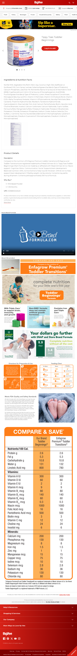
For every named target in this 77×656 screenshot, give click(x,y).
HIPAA (64, 651)
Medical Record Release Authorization (13, 654)
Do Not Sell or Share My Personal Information (33, 651)
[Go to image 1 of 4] (17, 70)
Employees (28, 654)
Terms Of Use (57, 651)
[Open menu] (3, 2)
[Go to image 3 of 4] (22, 70)
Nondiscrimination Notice (59, 654)
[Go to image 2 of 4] (19, 70)
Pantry (13, 14)
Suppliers (48, 654)
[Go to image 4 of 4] (24, 70)
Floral (66, 14)
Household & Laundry (45, 14)
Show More (7, 202)
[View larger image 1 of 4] (20, 50)
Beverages (23, 14)
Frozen (33, 14)
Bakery (58, 14)
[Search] (69, 2)
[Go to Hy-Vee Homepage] (38, 2)
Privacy (18, 651)
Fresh (5, 14)
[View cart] (73, 2)
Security (50, 651)
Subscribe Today (64, 594)
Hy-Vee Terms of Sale (52, 602)
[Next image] (38, 51)
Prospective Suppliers (38, 654)
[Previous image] (3, 51)
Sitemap (12, 651)
